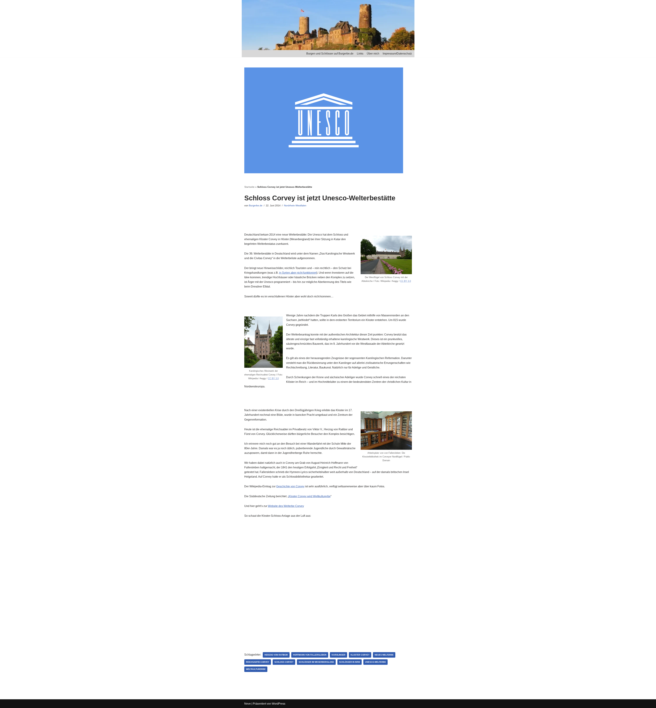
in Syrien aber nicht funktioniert (298, 272)
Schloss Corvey (283, 662)
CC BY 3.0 (405, 281)
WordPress (278, 703)
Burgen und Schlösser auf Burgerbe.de (329, 53)
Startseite (249, 186)
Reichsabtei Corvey (257, 662)
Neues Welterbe (384, 655)
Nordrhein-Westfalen (295, 205)
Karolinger (338, 655)
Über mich (373, 53)
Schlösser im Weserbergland (316, 662)
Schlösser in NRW (349, 662)
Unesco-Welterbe (375, 662)
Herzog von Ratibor (276, 655)
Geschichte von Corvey (290, 486)
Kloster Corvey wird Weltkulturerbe (310, 496)
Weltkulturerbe (256, 669)
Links (360, 53)
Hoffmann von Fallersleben (309, 655)
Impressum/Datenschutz (397, 53)
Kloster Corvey (360, 655)
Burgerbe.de (255, 205)
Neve (247, 703)
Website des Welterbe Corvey (286, 506)
